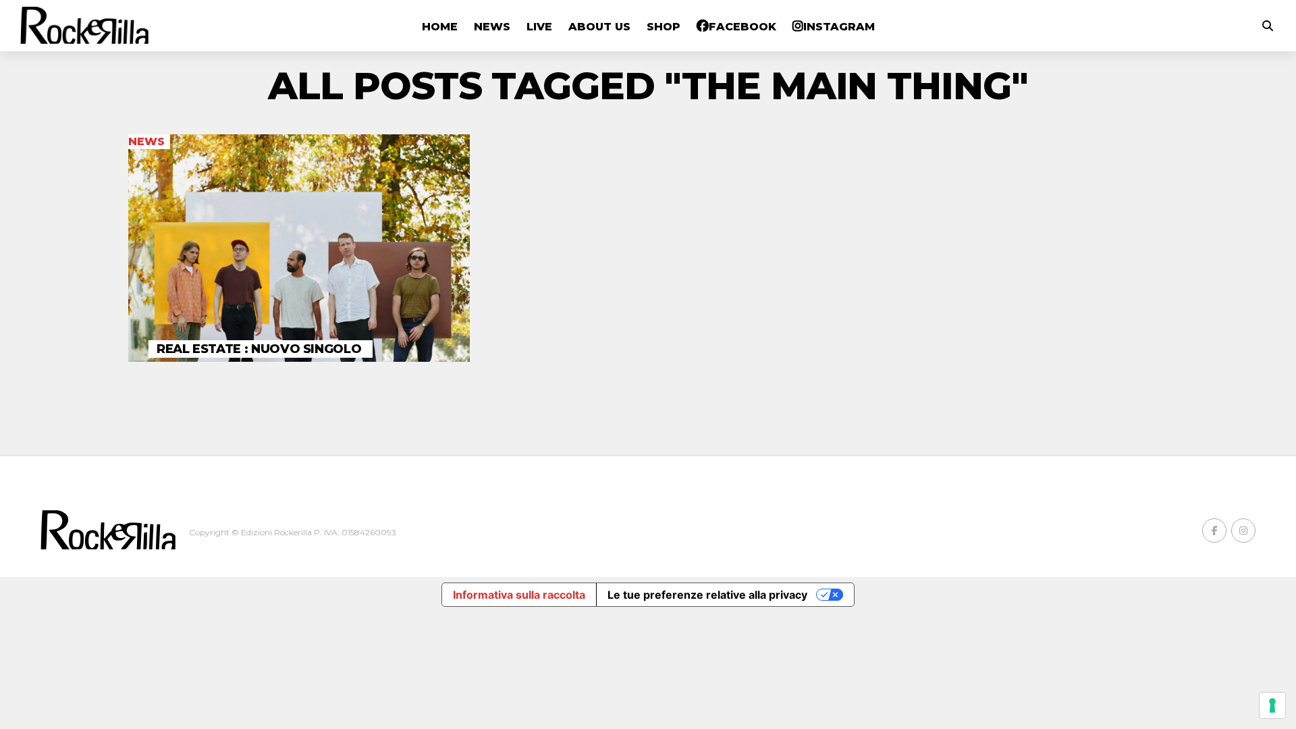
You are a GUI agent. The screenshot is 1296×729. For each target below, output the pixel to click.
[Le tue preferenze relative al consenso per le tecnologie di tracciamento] (1272, 705)
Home (440, 26)
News (492, 26)
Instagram (839, 26)
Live (539, 26)
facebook (742, 26)
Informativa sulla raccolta (519, 594)
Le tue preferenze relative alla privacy (707, 594)
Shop (663, 26)
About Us (599, 26)
